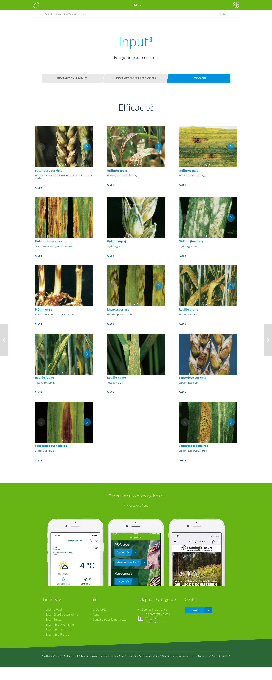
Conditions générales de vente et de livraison (184, 656)
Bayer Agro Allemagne (59, 624)
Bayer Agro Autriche (58, 629)
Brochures (99, 609)
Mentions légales (127, 656)
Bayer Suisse (53, 619)
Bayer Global (53, 609)
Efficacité (200, 78)
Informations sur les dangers (136, 78)
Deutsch (223, 14)
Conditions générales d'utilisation (58, 656)
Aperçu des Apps (137, 505)
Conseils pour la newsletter (110, 619)
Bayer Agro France (57, 634)
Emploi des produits (149, 656)
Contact (194, 610)
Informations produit (72, 78)
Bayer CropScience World (61, 614)
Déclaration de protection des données (96, 656)
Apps (96, 614)
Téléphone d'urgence (153, 609)
